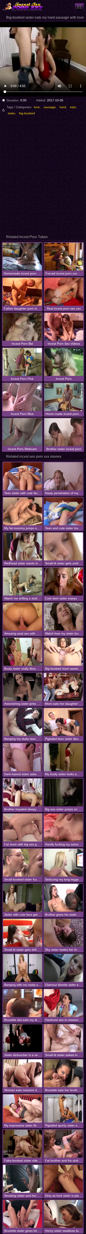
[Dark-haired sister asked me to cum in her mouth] (22, 757)
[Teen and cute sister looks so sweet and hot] (63, 511)
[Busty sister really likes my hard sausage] (22, 652)
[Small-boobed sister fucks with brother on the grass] (22, 863)
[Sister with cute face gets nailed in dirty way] (22, 898)
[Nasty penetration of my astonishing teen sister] (63, 476)
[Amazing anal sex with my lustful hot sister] (22, 617)
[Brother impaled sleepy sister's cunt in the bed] (22, 792)
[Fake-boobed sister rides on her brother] (22, 1144)
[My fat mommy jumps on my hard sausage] (22, 511)
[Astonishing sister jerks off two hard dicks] (22, 687)
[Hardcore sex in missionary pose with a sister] (63, 1003)
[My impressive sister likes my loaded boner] (22, 1108)
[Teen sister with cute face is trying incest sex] (22, 476)
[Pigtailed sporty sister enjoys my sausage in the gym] (63, 1108)
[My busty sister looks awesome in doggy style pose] (63, 757)
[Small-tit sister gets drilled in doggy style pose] (22, 933)
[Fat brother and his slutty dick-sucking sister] (63, 1144)
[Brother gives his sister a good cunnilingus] (63, 898)
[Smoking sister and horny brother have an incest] (22, 1179)
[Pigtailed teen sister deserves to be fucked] (63, 722)
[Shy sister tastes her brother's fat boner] (63, 933)
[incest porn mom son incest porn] (79, 6)
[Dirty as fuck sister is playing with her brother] (63, 1179)
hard (63, 107)
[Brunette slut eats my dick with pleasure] (22, 1003)
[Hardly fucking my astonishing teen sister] (63, 827)
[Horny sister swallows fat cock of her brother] (63, 1214)
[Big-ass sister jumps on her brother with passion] (63, 792)
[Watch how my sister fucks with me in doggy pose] (63, 617)
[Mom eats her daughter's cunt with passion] (63, 687)
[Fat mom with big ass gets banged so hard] (22, 827)
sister (11, 113)
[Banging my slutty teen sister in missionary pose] (22, 722)
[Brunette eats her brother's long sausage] (63, 1073)
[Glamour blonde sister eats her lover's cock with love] (63, 968)
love (37, 107)
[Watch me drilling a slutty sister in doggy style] (22, 581)
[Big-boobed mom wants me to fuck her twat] (63, 652)
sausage (50, 107)
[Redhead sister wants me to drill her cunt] (22, 546)
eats (73, 107)
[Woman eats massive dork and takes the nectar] (22, 1073)
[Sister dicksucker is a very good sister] (22, 1038)
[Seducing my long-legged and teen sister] (63, 863)
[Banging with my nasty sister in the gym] (22, 968)
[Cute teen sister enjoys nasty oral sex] (63, 581)
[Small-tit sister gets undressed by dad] (63, 546)
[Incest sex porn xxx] (26, 6)
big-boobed (27, 113)
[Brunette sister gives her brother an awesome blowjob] (22, 1214)
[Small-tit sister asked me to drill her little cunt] (63, 1038)
